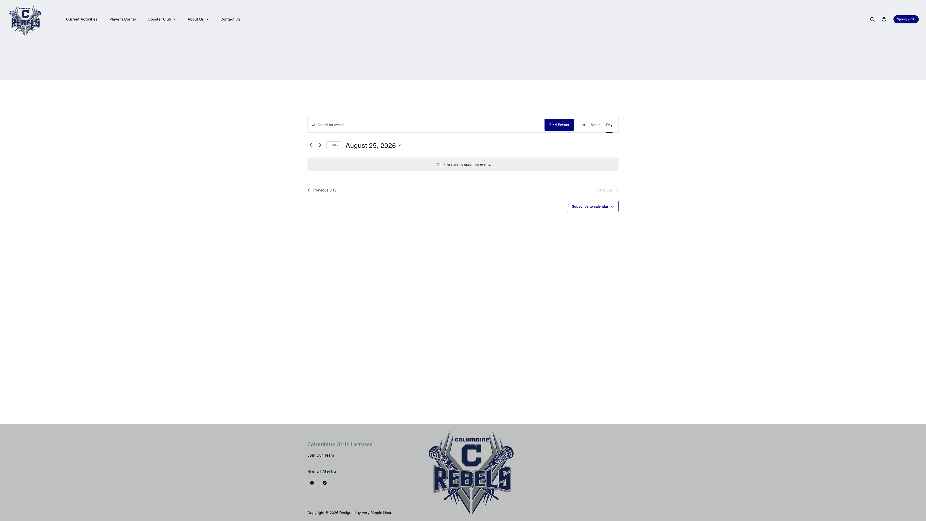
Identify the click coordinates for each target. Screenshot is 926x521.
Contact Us (230, 19)
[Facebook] (312, 482)
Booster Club (159, 19)
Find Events (559, 124)
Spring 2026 (906, 19)
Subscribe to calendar (590, 206)
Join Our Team (320, 455)
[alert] (463, 164)
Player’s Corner (122, 19)
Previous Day (324, 190)
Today (334, 145)
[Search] (872, 19)
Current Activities (81, 19)
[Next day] (320, 145)
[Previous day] (310, 145)
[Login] (884, 19)
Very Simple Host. (377, 512)
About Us (196, 19)
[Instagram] (324, 482)
